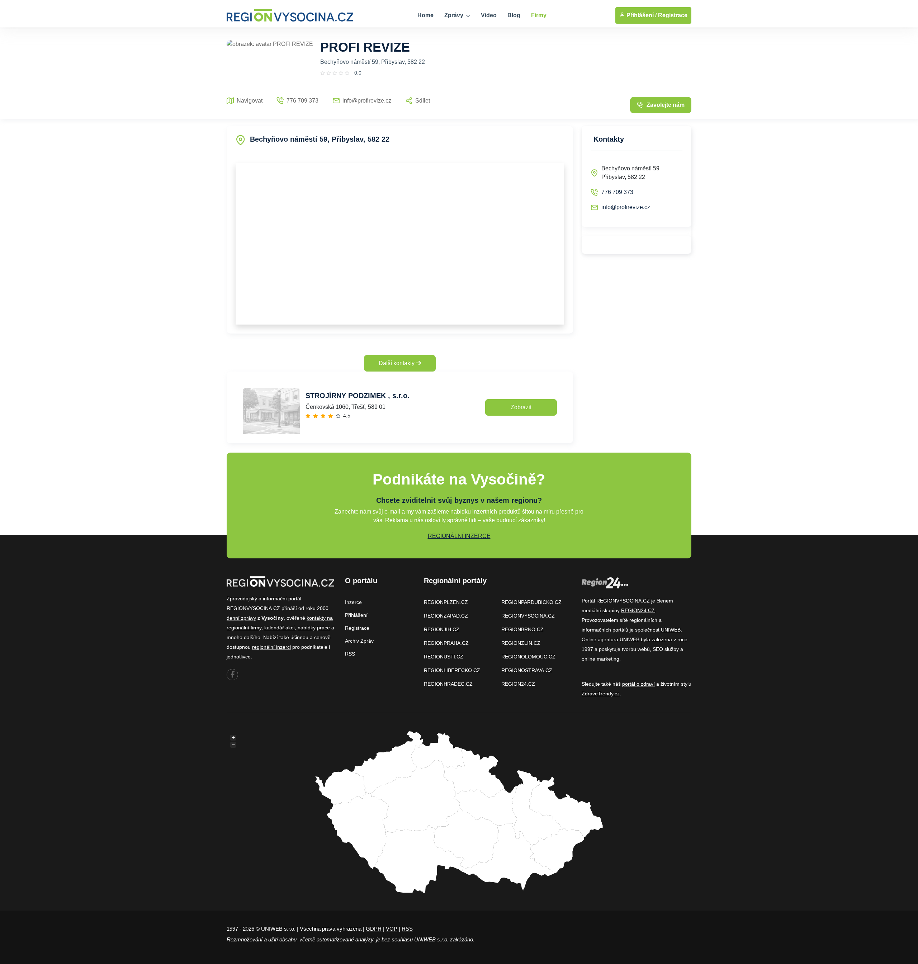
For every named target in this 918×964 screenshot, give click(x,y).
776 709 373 (617, 192)
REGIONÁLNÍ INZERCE (459, 536)
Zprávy (454, 15)
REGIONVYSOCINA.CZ (528, 616)
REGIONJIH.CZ (441, 629)
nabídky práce (314, 627)
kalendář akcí (279, 627)
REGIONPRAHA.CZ (446, 643)
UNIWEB (671, 630)
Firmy (538, 15)
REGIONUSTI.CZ (443, 657)
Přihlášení (356, 615)
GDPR (374, 929)
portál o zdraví (638, 684)
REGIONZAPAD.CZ (446, 616)
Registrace (672, 15)
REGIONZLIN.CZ (520, 643)
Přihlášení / (641, 15)
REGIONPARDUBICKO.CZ (531, 602)
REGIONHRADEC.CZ (448, 684)
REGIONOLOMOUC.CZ (528, 657)
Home (425, 15)
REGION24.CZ (518, 684)
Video (489, 15)
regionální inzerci (271, 647)
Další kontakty (397, 363)
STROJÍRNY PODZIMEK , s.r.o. (358, 396)
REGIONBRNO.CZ (522, 629)
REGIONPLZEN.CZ (446, 602)
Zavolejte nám (666, 105)
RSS (350, 654)
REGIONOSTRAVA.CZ (526, 670)
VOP (391, 929)
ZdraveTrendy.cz (601, 693)
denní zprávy (241, 618)
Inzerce (353, 602)
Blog (513, 15)
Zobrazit (521, 407)
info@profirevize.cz (625, 207)
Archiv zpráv (359, 641)
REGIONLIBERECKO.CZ (452, 670)
